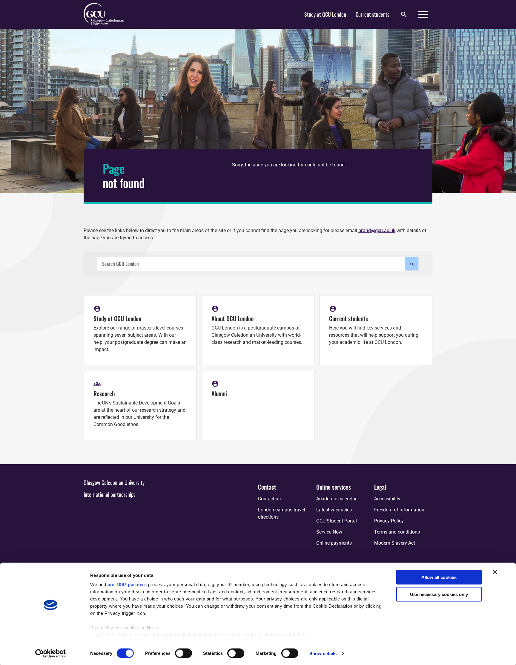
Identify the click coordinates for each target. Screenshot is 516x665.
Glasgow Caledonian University (114, 482)
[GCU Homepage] (107, 14)
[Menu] (422, 14)
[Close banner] (495, 572)
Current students (372, 14)
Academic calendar (336, 499)
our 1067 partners (127, 584)
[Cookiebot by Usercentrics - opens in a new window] (50, 653)
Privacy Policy (389, 521)
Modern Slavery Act (394, 543)
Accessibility (387, 499)
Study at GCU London (325, 14)
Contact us (269, 499)
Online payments (334, 543)
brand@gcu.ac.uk (376, 230)
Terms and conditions (397, 532)
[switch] (183, 653)
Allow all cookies (439, 577)
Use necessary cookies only (439, 594)
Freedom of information (399, 510)
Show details (323, 653)
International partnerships (110, 494)
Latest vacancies (334, 510)
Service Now (329, 532)
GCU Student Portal (336, 521)
